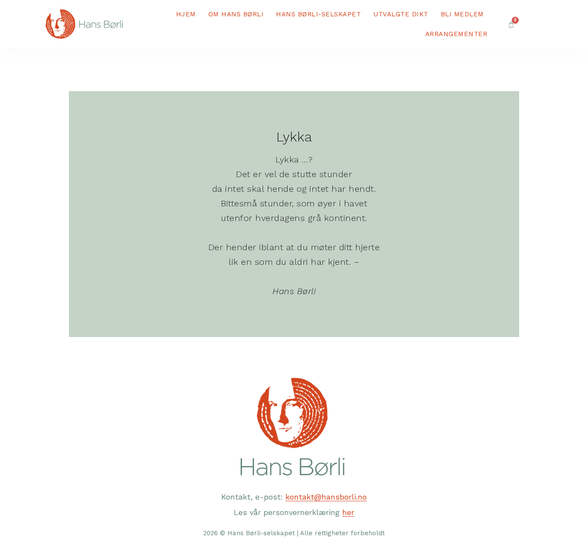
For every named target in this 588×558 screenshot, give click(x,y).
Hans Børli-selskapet (318, 14)
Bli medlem (462, 14)
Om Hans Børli (236, 14)
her (348, 512)
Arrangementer (456, 34)
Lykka (294, 137)
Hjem (186, 14)
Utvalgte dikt (400, 14)
